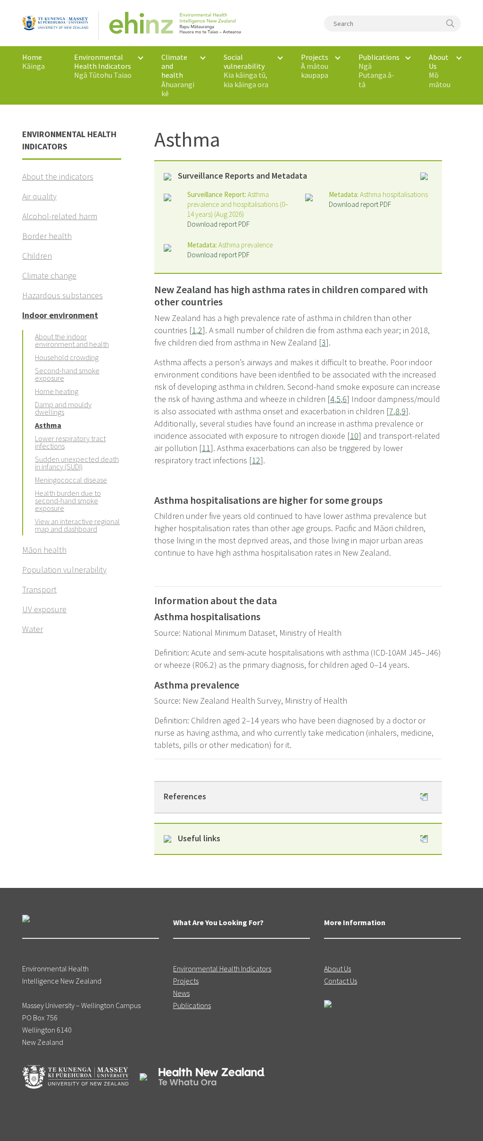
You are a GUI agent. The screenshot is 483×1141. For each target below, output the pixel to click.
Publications (192, 1005)
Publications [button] (379, 70)
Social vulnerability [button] (246, 70)
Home (33, 61)
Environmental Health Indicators (222, 968)
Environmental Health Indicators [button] (103, 66)
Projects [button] (314, 66)
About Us (337, 968)
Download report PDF (218, 224)
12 (256, 460)
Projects (186, 980)
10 (354, 435)
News (181, 993)
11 (206, 448)
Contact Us (340, 980)
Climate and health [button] (177, 75)
